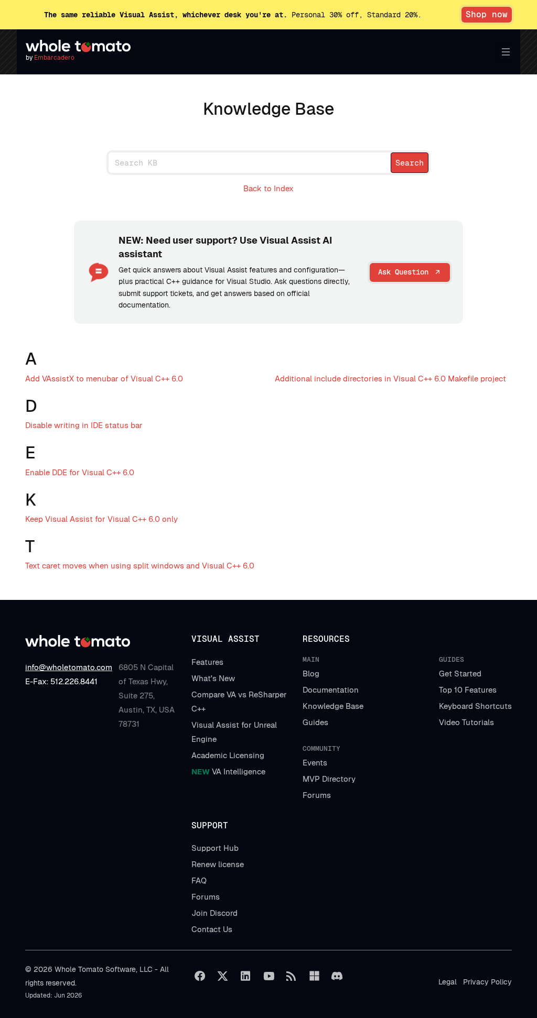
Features (207, 662)
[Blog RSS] (291, 976)
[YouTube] (268, 976)
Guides (315, 722)
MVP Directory (329, 779)
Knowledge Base (333, 706)
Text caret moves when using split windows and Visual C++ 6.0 (139, 566)
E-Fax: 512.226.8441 (61, 681)
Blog (311, 673)
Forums (317, 795)
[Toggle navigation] (503, 52)
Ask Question (403, 272)
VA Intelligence (228, 771)
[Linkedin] (245, 976)
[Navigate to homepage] (78, 46)
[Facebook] (199, 976)
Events (315, 763)
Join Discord (214, 913)
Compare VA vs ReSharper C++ (239, 701)
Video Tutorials (466, 722)
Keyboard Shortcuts (475, 706)
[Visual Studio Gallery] (314, 976)
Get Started (460, 673)
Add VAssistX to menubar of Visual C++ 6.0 (104, 379)
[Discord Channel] (337, 976)
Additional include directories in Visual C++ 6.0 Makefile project (390, 379)
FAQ (199, 880)
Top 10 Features (468, 690)
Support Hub (215, 848)
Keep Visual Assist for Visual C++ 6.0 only (101, 519)
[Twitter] (222, 976)
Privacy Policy (487, 982)
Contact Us (211, 929)
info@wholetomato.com (68, 667)
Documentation (331, 690)
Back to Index (268, 188)
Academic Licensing (227, 755)
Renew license (217, 864)
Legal (447, 982)
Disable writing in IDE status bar (84, 425)
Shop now (487, 14)
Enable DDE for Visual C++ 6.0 (79, 472)
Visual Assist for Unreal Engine (234, 732)
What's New (213, 678)
